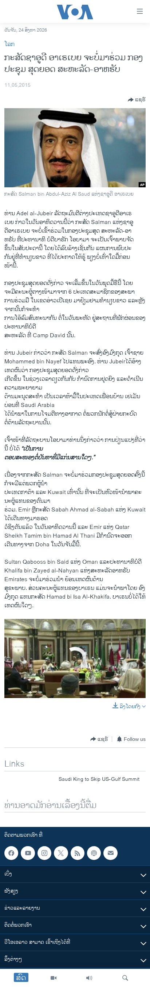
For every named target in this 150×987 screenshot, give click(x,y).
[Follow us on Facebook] (11, 853)
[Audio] (89, 978)
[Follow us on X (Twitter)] (61, 853)
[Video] (53, 978)
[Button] (137, 99)
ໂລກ (9, 44)
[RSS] (77, 853)
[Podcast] (94, 853)
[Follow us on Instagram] (44, 853)
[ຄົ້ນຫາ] (125, 978)
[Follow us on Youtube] (28, 853)
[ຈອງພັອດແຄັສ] (110, 853)
